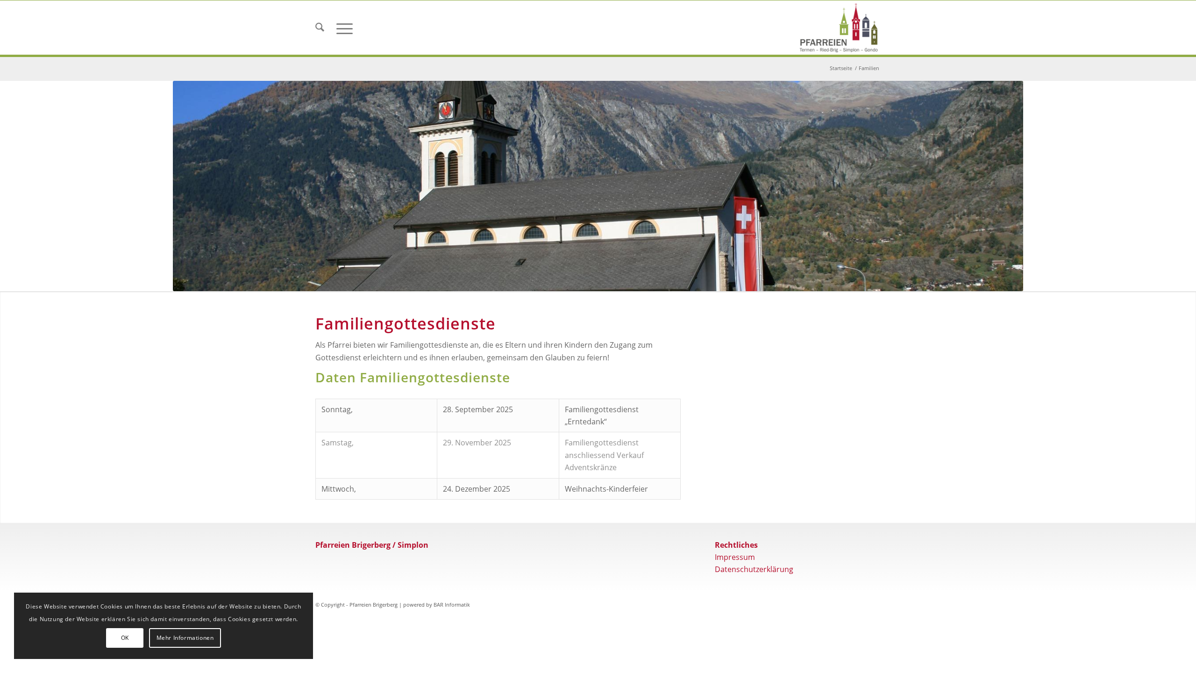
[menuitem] (319, 27)
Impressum (735, 626)
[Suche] (319, 27)
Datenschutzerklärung (754, 638)
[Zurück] (194, 221)
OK (125, 638)
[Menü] (344, 27)
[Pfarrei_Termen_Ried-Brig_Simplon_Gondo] (839, 27)
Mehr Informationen (185, 638)
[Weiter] (1002, 221)
